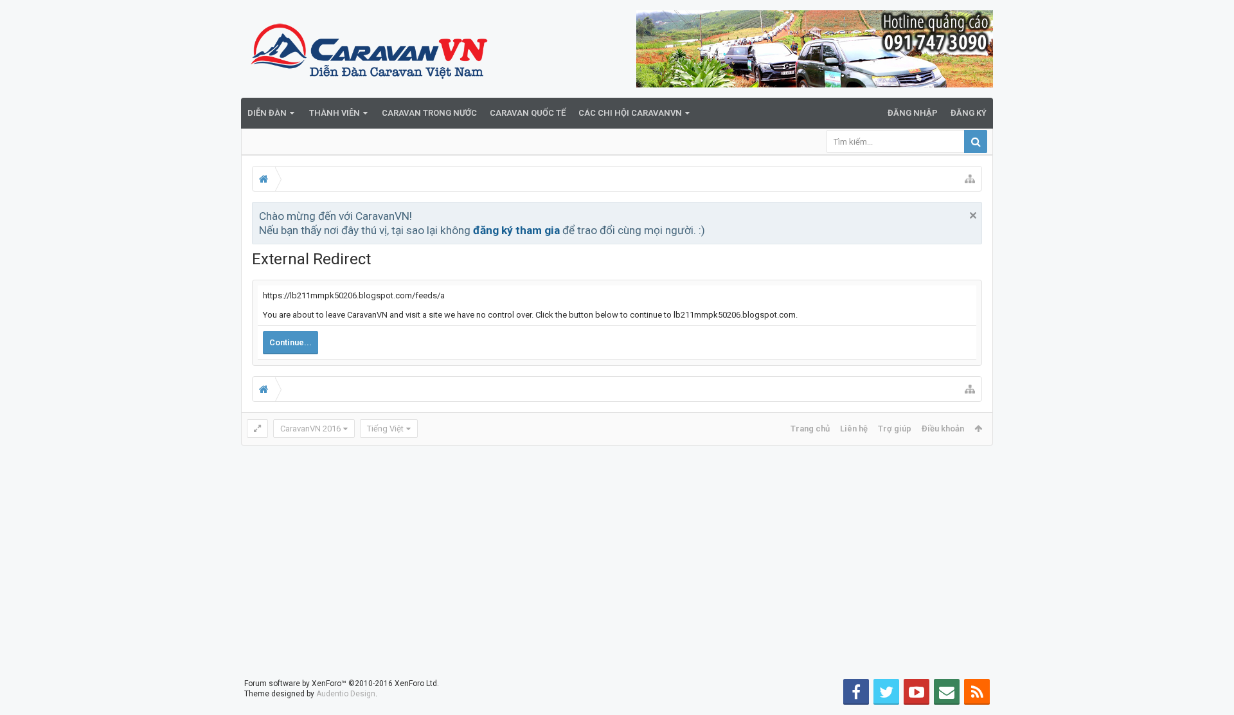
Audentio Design (345, 693)
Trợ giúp (894, 428)
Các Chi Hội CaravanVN (630, 113)
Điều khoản (943, 428)
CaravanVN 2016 (310, 428)
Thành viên (334, 113)
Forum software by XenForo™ (341, 683)
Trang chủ (810, 428)
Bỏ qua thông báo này (973, 215)
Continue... (290, 342)
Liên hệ (854, 428)
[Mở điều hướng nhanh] (969, 179)
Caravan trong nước (429, 113)
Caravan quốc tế (528, 113)
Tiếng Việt (385, 428)
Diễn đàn (267, 113)
